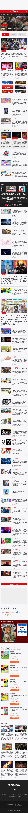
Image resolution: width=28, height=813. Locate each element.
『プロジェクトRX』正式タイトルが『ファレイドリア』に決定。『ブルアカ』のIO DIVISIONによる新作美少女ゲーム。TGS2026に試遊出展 (19, 233)
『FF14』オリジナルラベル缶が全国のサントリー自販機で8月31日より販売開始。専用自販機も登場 (19, 331)
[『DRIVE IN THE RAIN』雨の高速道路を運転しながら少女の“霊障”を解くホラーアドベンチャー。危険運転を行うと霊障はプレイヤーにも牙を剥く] (6, 252)
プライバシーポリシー (12, 794)
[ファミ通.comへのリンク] (14, 11)
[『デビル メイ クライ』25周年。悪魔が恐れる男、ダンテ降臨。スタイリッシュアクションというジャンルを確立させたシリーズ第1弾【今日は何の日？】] (6, 563)
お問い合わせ (4, 794)
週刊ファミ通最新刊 (7, 621)
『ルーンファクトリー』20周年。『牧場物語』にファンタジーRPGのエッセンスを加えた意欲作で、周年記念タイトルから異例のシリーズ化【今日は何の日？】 (19, 423)
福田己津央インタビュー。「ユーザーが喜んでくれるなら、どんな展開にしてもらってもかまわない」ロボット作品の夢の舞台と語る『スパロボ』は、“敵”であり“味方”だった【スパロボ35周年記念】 (7, 736)
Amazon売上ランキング (8, 648)
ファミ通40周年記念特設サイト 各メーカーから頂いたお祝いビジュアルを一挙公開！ (19, 452)
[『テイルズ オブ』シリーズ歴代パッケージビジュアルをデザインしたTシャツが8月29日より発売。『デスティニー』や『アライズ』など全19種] (6, 380)
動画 (2, 184)
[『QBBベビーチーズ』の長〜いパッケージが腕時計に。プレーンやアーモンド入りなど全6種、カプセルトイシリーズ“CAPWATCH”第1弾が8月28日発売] (6, 359)
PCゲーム (15, 14)
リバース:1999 (16, 346)
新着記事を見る (14, 584)
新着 (1, 14)
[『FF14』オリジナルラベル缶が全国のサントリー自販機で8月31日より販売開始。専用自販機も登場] (6, 331)
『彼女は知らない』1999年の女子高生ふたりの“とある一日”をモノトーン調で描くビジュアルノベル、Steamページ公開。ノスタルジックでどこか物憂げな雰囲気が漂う (19, 393)
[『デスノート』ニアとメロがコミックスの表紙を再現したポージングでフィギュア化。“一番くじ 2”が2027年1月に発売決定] (14, 267)
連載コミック (15, 399)
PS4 (19, 612)
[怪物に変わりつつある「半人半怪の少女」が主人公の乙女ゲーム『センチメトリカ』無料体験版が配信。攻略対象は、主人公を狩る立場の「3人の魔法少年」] (6, 121)
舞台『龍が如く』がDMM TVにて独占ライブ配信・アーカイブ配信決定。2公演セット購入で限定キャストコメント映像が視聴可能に (19, 340)
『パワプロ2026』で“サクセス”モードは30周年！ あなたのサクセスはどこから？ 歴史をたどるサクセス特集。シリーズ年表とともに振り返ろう (7, 754)
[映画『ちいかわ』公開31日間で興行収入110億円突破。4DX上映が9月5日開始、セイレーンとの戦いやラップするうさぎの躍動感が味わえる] (6, 173)
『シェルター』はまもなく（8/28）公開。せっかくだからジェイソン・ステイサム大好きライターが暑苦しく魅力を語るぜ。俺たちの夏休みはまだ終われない (19, 532)
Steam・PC (4, 614)
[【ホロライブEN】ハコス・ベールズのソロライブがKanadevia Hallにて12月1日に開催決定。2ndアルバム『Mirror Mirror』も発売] (6, 153)
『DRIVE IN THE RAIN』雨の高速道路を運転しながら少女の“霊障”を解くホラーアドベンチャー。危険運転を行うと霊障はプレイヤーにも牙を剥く (19, 253)
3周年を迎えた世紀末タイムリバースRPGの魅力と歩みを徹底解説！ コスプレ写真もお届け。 (19, 350)
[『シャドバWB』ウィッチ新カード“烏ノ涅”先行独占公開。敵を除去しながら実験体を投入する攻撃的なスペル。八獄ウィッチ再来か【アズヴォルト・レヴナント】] (14, 23)
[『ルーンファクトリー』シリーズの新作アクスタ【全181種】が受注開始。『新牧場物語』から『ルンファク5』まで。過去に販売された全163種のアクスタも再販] (14, 305)
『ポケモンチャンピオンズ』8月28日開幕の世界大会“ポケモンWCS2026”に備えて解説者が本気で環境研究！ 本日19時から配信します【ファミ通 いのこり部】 (21, 74)
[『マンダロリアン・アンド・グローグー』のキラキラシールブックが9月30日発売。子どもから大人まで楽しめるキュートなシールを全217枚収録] (6, 211)
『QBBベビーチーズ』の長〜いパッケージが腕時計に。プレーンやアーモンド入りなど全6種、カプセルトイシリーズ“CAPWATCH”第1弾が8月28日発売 (19, 360)
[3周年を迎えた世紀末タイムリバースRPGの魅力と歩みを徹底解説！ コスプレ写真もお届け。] (6, 349)
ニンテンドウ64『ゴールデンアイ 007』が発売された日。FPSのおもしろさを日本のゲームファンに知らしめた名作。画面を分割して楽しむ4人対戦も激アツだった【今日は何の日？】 (19, 553)
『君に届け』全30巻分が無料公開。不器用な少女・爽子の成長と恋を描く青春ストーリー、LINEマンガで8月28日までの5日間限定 (19, 243)
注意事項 (25, 794)
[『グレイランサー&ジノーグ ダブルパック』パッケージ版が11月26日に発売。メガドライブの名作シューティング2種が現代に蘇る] (7, 65)
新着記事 (13, 34)
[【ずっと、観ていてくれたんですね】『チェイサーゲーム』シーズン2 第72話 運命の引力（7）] (6, 402)
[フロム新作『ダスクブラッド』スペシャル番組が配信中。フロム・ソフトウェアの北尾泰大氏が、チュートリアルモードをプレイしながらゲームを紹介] (6, 573)
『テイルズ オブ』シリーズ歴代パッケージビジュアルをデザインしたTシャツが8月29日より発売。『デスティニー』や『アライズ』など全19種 (19, 382)
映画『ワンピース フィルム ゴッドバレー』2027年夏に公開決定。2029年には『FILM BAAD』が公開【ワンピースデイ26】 (19, 442)
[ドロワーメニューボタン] (1, 11)
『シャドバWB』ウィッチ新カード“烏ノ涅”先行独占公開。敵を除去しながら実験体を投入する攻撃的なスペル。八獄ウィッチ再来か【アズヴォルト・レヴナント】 (14, 27)
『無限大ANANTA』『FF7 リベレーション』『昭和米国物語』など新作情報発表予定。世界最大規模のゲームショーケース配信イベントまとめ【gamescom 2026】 (19, 463)
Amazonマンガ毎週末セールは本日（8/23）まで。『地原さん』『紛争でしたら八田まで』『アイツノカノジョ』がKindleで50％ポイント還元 (19, 473)
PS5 (11, 14)
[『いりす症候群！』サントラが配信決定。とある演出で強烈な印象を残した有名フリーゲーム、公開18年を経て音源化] (6, 483)
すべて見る (25, 184)
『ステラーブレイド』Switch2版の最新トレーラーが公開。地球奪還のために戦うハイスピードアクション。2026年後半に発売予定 (19, 222)
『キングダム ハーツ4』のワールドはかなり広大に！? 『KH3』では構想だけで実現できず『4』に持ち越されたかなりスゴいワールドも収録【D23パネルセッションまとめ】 (7, 772)
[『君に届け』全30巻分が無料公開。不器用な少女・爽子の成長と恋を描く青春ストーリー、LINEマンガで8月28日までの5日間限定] (6, 242)
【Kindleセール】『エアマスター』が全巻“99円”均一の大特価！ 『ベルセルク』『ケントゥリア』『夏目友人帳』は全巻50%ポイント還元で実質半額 (19, 521)
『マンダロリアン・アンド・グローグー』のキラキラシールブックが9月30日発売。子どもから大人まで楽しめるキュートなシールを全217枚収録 (19, 213)
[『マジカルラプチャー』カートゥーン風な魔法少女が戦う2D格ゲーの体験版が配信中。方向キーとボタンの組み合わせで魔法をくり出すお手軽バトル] (6, 163)
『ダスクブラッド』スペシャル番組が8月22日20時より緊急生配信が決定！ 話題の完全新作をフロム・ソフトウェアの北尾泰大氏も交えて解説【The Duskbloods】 (6, 143)
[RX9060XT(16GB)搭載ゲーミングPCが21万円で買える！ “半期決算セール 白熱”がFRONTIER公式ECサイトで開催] (6, 500)
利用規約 (20, 794)
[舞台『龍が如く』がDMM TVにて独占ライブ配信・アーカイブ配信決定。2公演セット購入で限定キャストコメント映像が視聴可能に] (6, 339)
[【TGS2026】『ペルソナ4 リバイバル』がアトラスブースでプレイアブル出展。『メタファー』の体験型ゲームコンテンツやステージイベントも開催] (6, 290)
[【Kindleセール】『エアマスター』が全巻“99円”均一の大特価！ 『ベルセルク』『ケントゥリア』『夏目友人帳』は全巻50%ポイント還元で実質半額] (6, 519)
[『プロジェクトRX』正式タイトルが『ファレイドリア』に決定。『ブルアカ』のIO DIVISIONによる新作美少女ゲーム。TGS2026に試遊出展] (6, 231)
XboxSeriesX (10, 614)
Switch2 (4, 14)
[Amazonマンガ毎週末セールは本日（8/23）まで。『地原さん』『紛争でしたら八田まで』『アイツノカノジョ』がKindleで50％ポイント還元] (6, 472)
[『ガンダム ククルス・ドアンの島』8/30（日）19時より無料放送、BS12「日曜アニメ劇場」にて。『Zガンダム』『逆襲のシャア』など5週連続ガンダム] (14, 44)
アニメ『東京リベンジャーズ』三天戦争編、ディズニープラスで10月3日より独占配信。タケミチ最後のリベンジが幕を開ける (19, 112)
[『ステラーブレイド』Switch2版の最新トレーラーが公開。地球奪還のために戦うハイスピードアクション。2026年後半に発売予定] (6, 222)
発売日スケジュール (22, 14)
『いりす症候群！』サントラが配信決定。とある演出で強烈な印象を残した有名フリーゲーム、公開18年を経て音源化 (19, 483)
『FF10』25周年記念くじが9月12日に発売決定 (19, 492)
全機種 (3, 612)
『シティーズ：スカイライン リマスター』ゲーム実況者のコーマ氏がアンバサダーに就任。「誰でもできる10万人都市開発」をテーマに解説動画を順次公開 (19, 412)
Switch (8, 14)
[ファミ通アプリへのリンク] (10, 805)
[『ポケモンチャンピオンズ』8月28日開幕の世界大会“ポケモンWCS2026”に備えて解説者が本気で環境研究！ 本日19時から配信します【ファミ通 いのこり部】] (21, 65)
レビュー (25, 137)
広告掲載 (19, 796)
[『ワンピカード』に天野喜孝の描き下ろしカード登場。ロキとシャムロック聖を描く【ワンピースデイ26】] (6, 510)
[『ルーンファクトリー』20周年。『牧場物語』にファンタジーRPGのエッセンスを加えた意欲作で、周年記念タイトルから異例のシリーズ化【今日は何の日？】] (6, 421)
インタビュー (15, 137)
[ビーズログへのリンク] (18, 805)
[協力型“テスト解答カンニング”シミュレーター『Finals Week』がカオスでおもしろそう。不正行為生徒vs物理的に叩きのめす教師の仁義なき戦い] (6, 100)
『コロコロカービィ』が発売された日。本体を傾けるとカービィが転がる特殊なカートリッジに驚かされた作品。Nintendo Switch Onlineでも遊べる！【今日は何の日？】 (19, 542)
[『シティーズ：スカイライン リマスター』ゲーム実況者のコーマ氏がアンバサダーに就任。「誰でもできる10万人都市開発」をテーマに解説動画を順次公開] (6, 410)
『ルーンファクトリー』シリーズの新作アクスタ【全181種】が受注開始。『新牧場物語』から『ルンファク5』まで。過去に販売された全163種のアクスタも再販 (14, 319)
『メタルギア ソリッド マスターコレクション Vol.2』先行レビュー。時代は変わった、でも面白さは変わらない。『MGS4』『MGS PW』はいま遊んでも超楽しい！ (21, 754)
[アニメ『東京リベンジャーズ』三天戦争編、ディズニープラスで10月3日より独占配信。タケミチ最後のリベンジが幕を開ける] (6, 111)
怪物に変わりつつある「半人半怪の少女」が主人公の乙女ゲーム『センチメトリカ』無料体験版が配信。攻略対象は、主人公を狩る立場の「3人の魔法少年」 (19, 122)
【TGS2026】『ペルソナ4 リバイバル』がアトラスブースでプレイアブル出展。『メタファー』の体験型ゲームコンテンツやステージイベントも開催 (19, 292)
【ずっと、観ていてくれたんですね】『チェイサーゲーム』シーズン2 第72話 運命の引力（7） (19, 402)
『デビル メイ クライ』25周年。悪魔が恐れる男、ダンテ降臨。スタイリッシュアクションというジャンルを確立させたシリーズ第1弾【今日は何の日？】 (19, 564)
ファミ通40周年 (17, 449)
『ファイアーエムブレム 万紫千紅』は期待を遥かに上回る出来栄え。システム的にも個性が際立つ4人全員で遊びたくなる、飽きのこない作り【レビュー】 (21, 736)
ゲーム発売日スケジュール (9, 608)
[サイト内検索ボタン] (26, 11)
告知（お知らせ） (19, 68)
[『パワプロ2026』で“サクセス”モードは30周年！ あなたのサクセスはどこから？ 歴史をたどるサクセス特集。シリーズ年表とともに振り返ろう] (7, 746)
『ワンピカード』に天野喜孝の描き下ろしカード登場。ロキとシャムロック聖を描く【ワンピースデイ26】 (19, 510)
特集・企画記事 (5, 25)
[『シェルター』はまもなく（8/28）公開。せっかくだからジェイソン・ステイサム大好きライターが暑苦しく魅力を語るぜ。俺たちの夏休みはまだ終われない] (6, 530)
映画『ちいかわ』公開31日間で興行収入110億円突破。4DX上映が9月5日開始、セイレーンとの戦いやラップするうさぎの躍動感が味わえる (19, 175)
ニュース (3, 50)
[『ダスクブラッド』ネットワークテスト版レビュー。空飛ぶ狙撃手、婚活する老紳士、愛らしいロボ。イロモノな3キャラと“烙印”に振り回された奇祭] (21, 764)
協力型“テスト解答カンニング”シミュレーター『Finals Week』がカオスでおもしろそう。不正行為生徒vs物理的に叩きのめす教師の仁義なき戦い (19, 102)
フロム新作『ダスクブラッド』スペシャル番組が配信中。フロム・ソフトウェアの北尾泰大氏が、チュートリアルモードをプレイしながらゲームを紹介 (19, 575)
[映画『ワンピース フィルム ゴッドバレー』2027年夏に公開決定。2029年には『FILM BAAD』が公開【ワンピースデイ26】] (6, 442)
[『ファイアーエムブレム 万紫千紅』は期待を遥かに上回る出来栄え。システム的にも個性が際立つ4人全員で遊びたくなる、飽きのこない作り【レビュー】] (21, 728)
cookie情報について (11, 796)
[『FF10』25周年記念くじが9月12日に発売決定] (6, 492)
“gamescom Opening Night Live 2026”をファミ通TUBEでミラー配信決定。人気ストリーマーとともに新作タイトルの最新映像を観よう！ (19, 433)
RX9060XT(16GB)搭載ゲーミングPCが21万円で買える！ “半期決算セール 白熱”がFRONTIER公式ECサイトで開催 (19, 501)
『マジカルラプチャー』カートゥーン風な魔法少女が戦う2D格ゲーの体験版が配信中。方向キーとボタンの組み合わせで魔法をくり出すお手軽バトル (19, 164)
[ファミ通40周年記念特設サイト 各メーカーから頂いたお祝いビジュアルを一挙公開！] (6, 451)
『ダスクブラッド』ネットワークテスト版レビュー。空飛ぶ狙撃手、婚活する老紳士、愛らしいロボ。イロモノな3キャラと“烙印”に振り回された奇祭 (21, 772)
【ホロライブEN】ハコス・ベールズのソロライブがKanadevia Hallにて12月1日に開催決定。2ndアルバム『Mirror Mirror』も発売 (19, 154)
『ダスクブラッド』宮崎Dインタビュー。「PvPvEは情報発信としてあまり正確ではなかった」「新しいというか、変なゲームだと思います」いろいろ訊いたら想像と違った (17, 143)
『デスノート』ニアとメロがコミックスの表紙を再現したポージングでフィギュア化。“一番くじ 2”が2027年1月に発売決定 (14, 280)
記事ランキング (22, 34)
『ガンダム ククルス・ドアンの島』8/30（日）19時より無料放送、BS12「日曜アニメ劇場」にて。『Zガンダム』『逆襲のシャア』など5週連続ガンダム (14, 55)
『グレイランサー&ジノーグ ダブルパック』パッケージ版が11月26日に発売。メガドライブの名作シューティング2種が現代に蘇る (7, 73)
